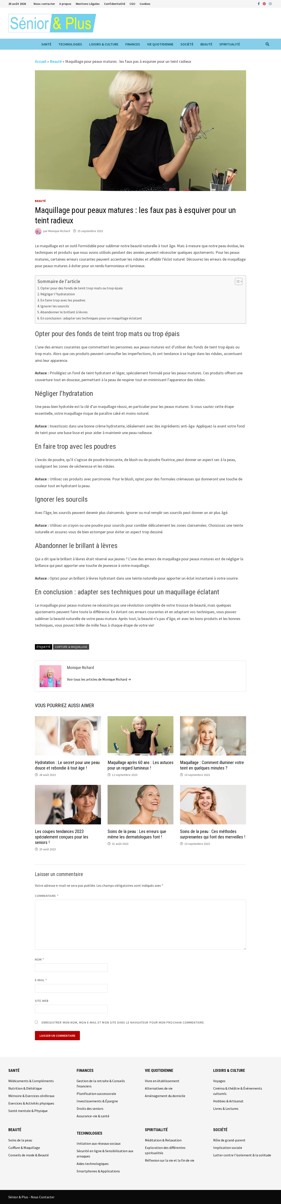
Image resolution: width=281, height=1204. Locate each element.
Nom (39, 959)
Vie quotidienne (160, 44)
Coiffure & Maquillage (71, 647)
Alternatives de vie (159, 1088)
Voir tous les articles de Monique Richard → (99, 679)
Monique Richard (59, 231)
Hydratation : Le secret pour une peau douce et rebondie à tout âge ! (67, 765)
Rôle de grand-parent (229, 1140)
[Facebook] (259, 3)
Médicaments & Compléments (31, 1081)
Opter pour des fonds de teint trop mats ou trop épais (81, 288)
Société (186, 44)
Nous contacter (44, 4)
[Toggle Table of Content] (236, 281)
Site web (42, 1001)
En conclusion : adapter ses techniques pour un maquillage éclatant (91, 318)
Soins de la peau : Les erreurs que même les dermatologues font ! (137, 834)
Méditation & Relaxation (163, 1140)
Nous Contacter (42, 1197)
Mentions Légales (88, 4)
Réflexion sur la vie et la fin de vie (169, 1160)
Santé (46, 44)
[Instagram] (270, 3)
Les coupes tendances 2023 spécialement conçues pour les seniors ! (61, 837)
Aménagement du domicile (165, 1096)
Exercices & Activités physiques (31, 1103)
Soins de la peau (20, 1140)
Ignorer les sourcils (54, 306)
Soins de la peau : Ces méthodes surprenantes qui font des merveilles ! (212, 834)
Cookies (145, 4)
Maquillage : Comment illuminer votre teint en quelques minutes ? (212, 765)
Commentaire (47, 896)
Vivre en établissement (162, 1081)
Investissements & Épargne (97, 1101)
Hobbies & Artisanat (228, 1101)
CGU (132, 4)
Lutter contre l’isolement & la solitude (242, 1155)
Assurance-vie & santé (93, 1116)
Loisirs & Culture (103, 44)
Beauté (206, 44)
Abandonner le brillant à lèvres (64, 312)
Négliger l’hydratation (57, 294)
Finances (132, 44)
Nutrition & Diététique (25, 1088)
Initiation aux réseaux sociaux (99, 1143)
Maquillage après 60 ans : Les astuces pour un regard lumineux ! (140, 765)
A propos (65, 4)
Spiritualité (229, 44)
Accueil (40, 61)
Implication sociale (227, 1147)
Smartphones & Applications (98, 1171)
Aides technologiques (93, 1163)
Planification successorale (96, 1093)
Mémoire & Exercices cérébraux (31, 1096)
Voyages (219, 1081)
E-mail (41, 980)
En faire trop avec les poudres (62, 300)
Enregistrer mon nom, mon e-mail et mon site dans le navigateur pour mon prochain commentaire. (123, 1022)
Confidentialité (114, 4)
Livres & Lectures (225, 1108)
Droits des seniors (90, 1108)
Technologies (70, 44)
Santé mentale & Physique (28, 1110)
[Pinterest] (265, 3)
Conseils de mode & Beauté (28, 1155)
